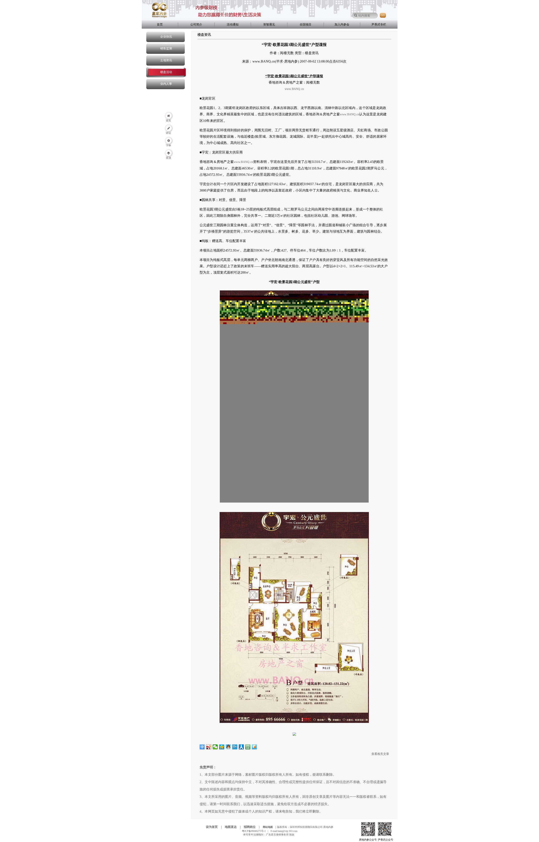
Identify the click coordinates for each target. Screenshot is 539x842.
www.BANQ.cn (294, 88)
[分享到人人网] (241, 746)
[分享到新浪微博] (208, 746)
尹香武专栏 (378, 24)
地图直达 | (234, 827)
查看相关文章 (380, 754)
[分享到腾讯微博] (234, 746)
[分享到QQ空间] (221, 746)
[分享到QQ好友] (228, 746)
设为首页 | (215, 827)
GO (383, 15)
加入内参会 (342, 24)
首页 (160, 24)
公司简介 (196, 24)
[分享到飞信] (254, 746)
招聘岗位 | (253, 827)
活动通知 (233, 24)
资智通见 (269, 24)
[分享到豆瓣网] (248, 746)
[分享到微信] (215, 746)
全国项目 (305, 24)
